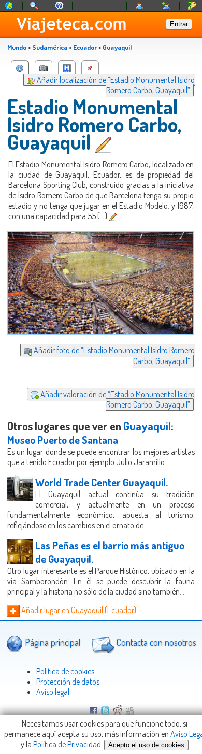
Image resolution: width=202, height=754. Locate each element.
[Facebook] (93, 711)
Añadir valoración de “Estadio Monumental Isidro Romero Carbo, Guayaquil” (117, 399)
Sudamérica (49, 47)
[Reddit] (117, 711)
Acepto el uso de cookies (146, 745)
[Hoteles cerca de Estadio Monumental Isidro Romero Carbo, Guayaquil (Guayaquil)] (67, 67)
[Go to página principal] (9, 6)
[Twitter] (105, 711)
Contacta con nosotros (155, 642)
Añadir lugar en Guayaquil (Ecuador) (78, 610)
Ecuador (85, 47)
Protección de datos (67, 681)
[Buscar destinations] (34, 6)
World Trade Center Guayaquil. (101, 482)
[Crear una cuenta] (166, 6)
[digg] (130, 711)
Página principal (51, 642)
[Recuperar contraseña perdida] (192, 6)
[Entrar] (140, 6)
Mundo (16, 47)
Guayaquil (117, 47)
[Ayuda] (59, 6)
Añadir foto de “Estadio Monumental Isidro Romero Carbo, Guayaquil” (113, 355)
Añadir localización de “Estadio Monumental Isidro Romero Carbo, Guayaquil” (115, 85)
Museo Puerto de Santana (62, 439)
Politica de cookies (65, 671)
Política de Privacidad (67, 744)
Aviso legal (52, 692)
